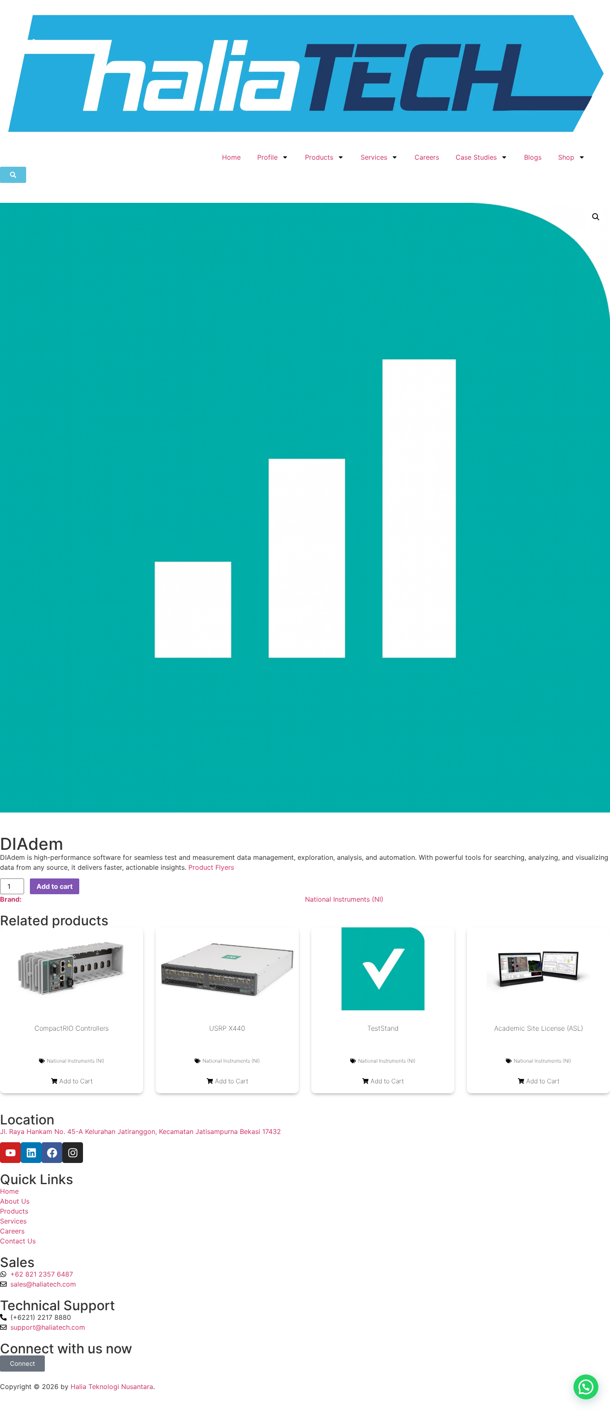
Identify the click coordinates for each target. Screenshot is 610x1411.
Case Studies (476, 157)
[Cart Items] (601, 153)
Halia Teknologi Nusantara (112, 1386)
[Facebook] (51, 1152)
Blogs (533, 157)
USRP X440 (227, 1028)
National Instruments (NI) (344, 899)
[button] (595, 216)
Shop (566, 157)
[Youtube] (10, 1152)
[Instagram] (72, 1152)
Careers (427, 157)
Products (319, 157)
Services (374, 157)
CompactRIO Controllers (71, 1028)
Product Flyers (211, 867)
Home (231, 157)
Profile (267, 157)
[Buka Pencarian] (13, 175)
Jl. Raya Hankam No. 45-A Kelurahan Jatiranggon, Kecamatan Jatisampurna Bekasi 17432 (140, 1131)
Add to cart (55, 886)
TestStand (383, 1028)
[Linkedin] (31, 1152)
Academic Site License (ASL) (538, 1028)
